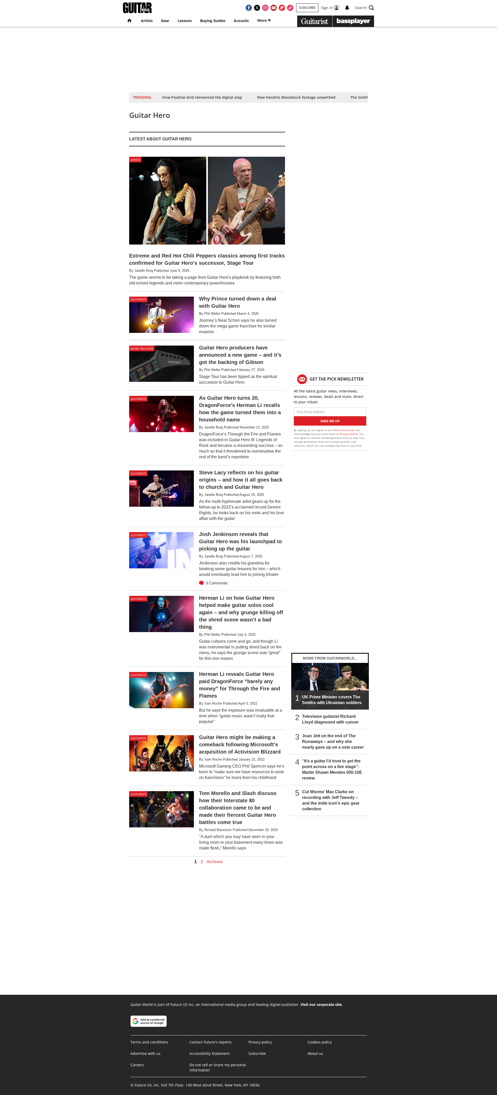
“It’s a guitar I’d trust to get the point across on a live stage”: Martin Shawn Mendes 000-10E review (332, 769)
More (262, 20)
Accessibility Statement (209, 1053)
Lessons (185, 20)
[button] (364, 7)
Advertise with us (145, 1053)
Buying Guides (212, 20)
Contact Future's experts (210, 1042)
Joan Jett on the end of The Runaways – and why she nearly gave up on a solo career (333, 741)
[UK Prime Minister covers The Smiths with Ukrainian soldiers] (330, 686)
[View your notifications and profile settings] (347, 8)
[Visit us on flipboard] (282, 8)
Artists (147, 20)
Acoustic (241, 20)
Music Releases (142, 348)
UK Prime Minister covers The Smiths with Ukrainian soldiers (332, 700)
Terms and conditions (149, 1042)
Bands (135, 160)
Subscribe (307, 7)
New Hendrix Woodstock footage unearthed (296, 97)
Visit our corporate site (321, 1004)
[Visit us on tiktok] (290, 8)
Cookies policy (320, 1042)
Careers (137, 1064)
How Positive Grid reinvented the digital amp (202, 97)
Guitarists (138, 299)
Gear (165, 20)
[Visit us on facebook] (249, 8)
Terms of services (344, 430)
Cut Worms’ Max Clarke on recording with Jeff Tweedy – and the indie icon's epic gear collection (331, 800)
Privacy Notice (349, 434)
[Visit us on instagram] (265, 8)
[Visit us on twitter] (257, 8)
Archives (215, 862)
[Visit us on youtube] (274, 8)
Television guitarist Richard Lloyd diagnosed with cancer (330, 719)
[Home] (130, 21)
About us (315, 1053)
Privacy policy (260, 1042)
